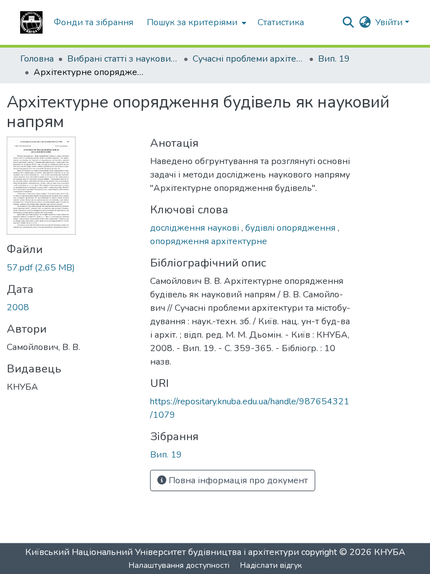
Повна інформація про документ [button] (237, 480)
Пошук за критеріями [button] (192, 22)
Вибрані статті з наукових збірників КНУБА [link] (123, 59)
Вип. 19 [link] (334, 59)
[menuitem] (195, 22)
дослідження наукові (195, 228)
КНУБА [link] (389, 552)
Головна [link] (37, 59)
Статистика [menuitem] (281, 22)
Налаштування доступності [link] (179, 565)
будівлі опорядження (291, 228)
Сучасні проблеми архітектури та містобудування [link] (249, 59)
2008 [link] (18, 307)
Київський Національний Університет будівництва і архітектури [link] (162, 552)
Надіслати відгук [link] (271, 565)
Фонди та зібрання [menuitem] (93, 22)
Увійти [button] (390, 22)
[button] (31, 22)
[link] (72, 267)
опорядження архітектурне (208, 241)
